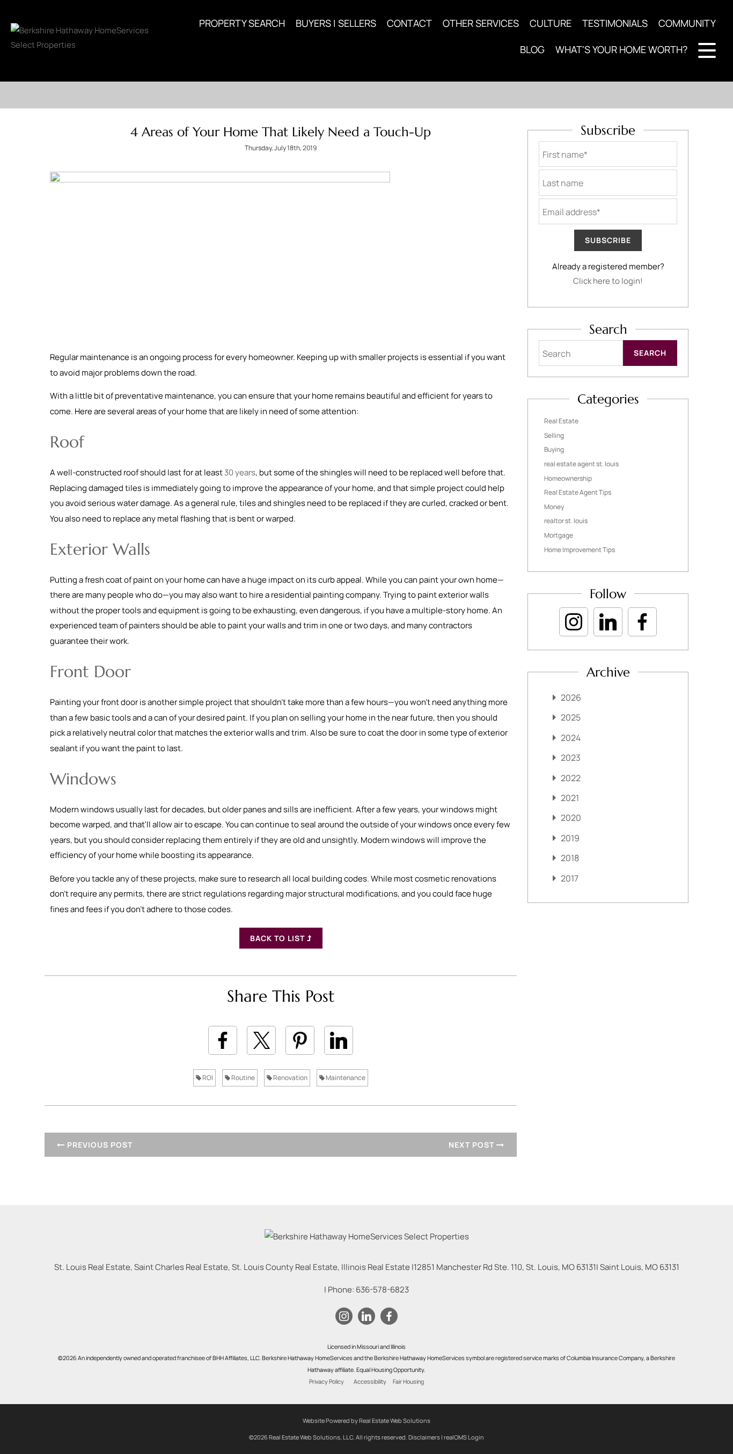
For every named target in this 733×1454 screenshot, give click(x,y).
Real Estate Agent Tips (577, 492)
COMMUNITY (687, 23)
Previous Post (99, 1145)
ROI (207, 1077)
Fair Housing (408, 1381)
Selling (554, 435)
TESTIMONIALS (615, 23)
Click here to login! (608, 281)
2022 (571, 778)
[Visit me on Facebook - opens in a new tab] (642, 621)
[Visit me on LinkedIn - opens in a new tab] (607, 621)
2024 (571, 738)
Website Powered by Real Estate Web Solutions (366, 1420)
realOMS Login (464, 1437)
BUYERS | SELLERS (336, 23)
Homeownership (568, 478)
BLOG (532, 49)
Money (554, 506)
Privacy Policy (326, 1381)
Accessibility (370, 1381)
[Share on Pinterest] (299, 1040)
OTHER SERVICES (481, 23)
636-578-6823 (382, 1289)
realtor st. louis (566, 520)
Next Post (472, 1145)
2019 (570, 838)
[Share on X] (261, 1040)
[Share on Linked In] (338, 1040)
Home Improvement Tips (579, 549)
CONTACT (409, 23)
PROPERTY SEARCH (242, 23)
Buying (554, 449)
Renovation (289, 1077)
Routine (242, 1077)
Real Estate (561, 420)
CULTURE (550, 23)
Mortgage (558, 535)
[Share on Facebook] (222, 1040)
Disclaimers (424, 1437)
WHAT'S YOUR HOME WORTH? (621, 49)
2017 (569, 878)
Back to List (278, 938)
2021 (570, 798)
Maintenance (345, 1077)
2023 (571, 757)
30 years (239, 472)
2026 (571, 697)
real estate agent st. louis (581, 463)
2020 (571, 818)
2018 (570, 858)
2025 (571, 717)
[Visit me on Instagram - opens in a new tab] (573, 621)
